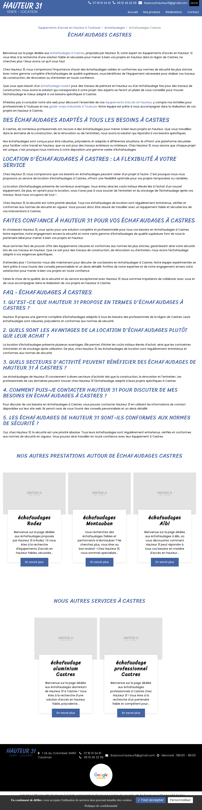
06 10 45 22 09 (93, 757)
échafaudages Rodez (34, 520)
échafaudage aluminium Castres (66, 668)
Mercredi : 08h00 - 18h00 (178, 755)
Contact (193, 12)
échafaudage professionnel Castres (131, 668)
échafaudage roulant (55, 86)
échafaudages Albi (164, 520)
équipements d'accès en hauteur (128, 102)
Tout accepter (152, 800)
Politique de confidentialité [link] (101, 805)
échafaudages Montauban (99, 520)
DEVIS (194, 3)
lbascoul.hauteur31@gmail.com (165, 3)
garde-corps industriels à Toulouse (73, 106)
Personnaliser (180, 800)
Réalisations (174, 12)
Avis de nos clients (101, 775)
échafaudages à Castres (67, 53)
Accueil (133, 12)
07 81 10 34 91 (92, 753)
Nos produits (151, 12)
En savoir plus (34, 562)
